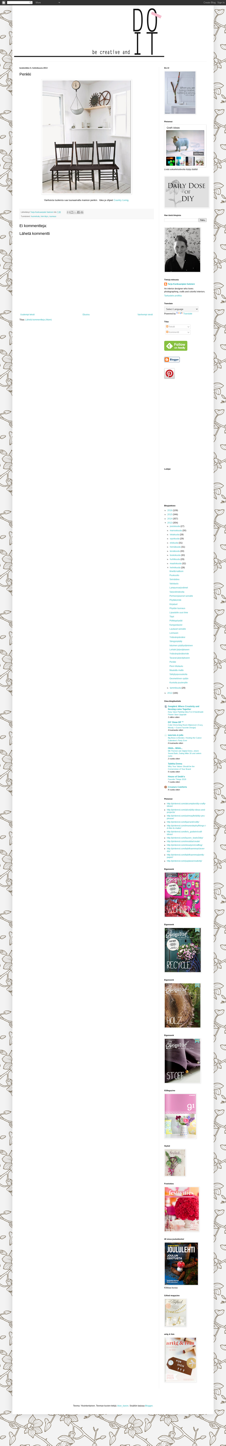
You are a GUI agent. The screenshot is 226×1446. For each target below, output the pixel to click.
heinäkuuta (175, 547)
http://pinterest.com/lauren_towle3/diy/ (185, 838)
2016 (170, 510)
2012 (170, 693)
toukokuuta (175, 555)
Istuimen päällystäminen (181, 645)
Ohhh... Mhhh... (175, 748)
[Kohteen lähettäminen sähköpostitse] (68, 212)
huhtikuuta (175, 559)
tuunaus (52, 216)
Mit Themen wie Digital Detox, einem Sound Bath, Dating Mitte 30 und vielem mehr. (184, 753)
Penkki (173, 662)
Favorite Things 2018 (177, 779)
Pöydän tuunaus (177, 608)
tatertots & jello (175, 735)
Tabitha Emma (175, 764)
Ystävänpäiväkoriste (179, 653)
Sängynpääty (176, 641)
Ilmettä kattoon (176, 571)
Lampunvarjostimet (179, 587)
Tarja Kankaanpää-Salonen (181, 284)
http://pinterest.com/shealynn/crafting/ (184, 845)
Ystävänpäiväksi (177, 637)
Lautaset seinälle (178, 629)
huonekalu (35, 216)
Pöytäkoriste (175, 600)
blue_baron (123, 1406)
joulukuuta (175, 526)
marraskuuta (176, 530)
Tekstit (171, 327)
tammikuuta (176, 688)
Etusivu (86, 314)
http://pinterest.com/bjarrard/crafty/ (183, 822)
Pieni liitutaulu (176, 666)
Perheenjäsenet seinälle (181, 596)
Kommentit (173, 332)
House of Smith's (176, 776)
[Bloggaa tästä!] (72, 212)
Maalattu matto (177, 670)
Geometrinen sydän (179, 678)
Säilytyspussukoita (178, 674)
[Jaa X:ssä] (75, 212)
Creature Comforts (177, 787)
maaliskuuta (176, 563)
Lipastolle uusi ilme (179, 612)
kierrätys (44, 216)
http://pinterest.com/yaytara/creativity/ (184, 861)
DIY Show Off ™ (176, 722)
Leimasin (174, 633)
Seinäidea (174, 579)
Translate (187, 313)
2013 (170, 523)
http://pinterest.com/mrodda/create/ (183, 841)
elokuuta (174, 543)
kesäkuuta (175, 551)
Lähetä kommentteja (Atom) (38, 319)
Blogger (149, 1406)
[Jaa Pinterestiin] (82, 212)
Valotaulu (174, 583)
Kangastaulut (176, 625)
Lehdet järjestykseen (179, 649)
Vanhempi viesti (145, 314)
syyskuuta (175, 538)
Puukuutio (174, 575)
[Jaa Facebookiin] (78, 212)
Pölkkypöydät (176, 620)
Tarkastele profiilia (173, 295)
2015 (170, 514)
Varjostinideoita (177, 592)
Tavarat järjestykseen (180, 658)
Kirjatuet (173, 604)
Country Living (121, 200)
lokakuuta (175, 534)
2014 (170, 518)
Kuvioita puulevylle (179, 682)
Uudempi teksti (27, 314)
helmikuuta (175, 567)
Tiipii (172, 616)
